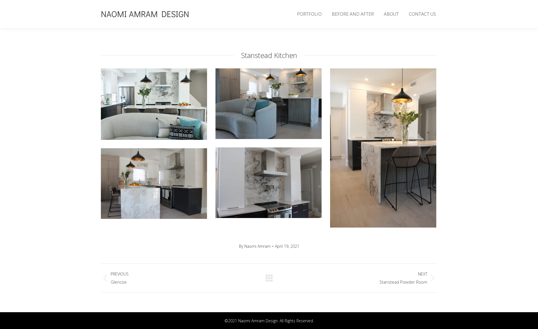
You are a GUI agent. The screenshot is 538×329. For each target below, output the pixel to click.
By (255, 246)
